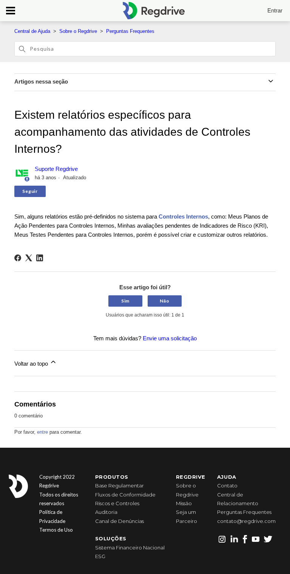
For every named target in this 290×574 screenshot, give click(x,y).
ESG (100, 556)
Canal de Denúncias (119, 521)
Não (164, 301)
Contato (227, 485)
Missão (184, 503)
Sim (125, 301)
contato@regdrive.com (246, 521)
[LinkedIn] (39, 257)
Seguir (29, 191)
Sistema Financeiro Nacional (130, 548)
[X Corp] (28, 257)
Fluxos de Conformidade (125, 495)
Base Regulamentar (119, 485)
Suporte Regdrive (56, 169)
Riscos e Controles (117, 503)
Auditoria (106, 512)
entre (42, 432)
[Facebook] (17, 257)
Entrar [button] (274, 10)
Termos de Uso (56, 530)
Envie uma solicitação (170, 338)
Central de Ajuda (32, 31)
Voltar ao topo (31, 363)
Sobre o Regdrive (78, 31)
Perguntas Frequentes (130, 31)
